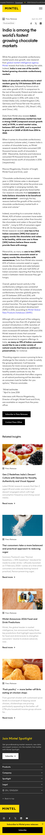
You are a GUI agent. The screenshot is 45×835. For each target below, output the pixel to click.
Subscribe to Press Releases (16, 414)
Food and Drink (8, 23)
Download (19, 2)
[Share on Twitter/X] (35, 23)
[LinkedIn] (21, 818)
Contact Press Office (13, 422)
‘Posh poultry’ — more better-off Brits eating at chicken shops (21, 690)
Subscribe (9, 756)
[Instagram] (3, 818)
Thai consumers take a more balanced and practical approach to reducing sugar (22, 548)
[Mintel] (11, 8)
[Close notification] (42, 824)
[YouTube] (26, 818)
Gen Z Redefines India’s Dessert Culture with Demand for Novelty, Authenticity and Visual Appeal (19, 478)
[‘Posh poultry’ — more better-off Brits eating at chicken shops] (22, 669)
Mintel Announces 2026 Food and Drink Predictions (19, 620)
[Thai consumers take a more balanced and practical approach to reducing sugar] (22, 525)
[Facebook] (9, 818)
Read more (7, 503)
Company (6, 772)
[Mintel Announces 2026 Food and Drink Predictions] (22, 599)
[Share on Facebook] (31, 23)
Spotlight (6, 778)
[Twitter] (15, 818)
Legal (5, 784)
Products (6, 767)
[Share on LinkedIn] (40, 23)
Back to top (9, 798)
